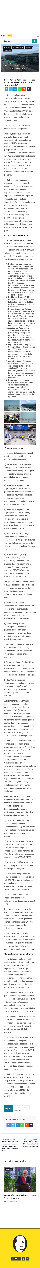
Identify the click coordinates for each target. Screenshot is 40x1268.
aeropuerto (17, 1107)
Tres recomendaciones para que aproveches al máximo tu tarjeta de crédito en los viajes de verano (9, 1146)
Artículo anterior (10, 1139)
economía (25, 1107)
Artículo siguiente (29, 1139)
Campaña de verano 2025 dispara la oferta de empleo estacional (31, 1144)
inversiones (17, 1110)
